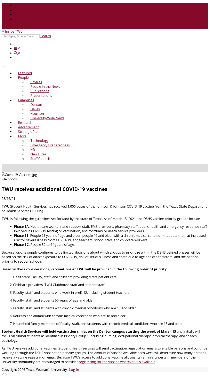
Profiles (36, 82)
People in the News (45, 86)
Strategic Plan (28, 131)
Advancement (28, 127)
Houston (37, 113)
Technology (39, 140)
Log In (74, 369)
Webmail (20, 19)
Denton (36, 104)
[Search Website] (17, 53)
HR (32, 149)
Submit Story (12, 27)
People (23, 77)
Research (25, 122)
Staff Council (40, 158)
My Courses (23, 10)
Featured (25, 73)
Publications (39, 91)
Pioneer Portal (25, 14)
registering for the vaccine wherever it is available (117, 362)
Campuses (26, 100)
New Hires (38, 154)
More (22, 136)
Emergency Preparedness (50, 145)
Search (45, 36)
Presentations (41, 95)
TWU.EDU (21, 5)
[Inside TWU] (12, 31)
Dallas (35, 109)
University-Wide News (47, 118)
